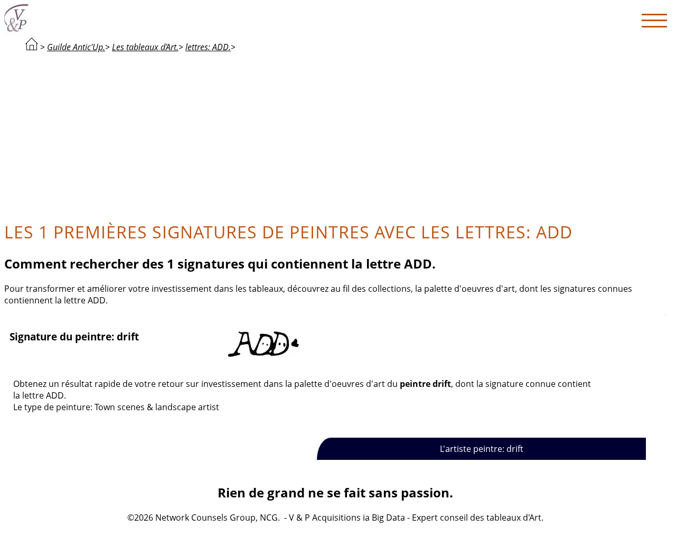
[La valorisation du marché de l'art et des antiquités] (31, 47)
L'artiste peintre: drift (481, 449)
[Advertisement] (335, 135)
